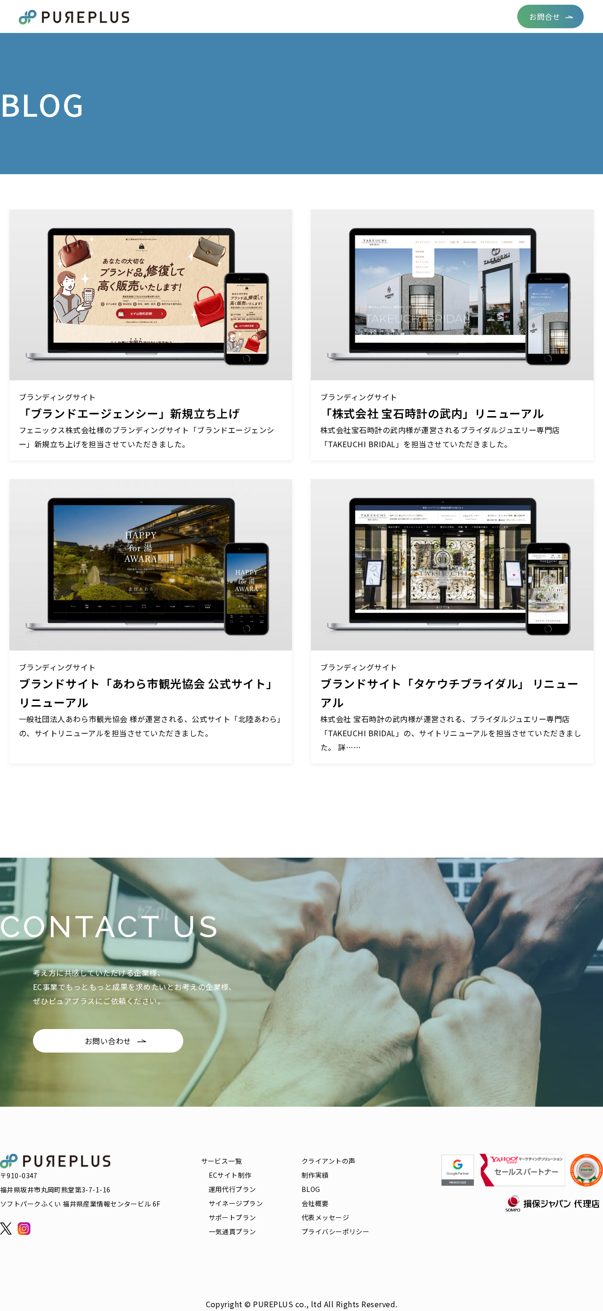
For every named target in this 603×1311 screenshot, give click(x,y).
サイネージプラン (236, 1203)
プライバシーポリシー (335, 1231)
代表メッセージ (325, 1217)
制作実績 (333, 16)
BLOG (371, 16)
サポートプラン (232, 1217)
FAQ (402, 16)
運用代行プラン (232, 1189)
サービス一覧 (211, 16)
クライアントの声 (275, 16)
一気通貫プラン (232, 1231)
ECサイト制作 (230, 1175)
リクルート (441, 16)
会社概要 (488, 16)
